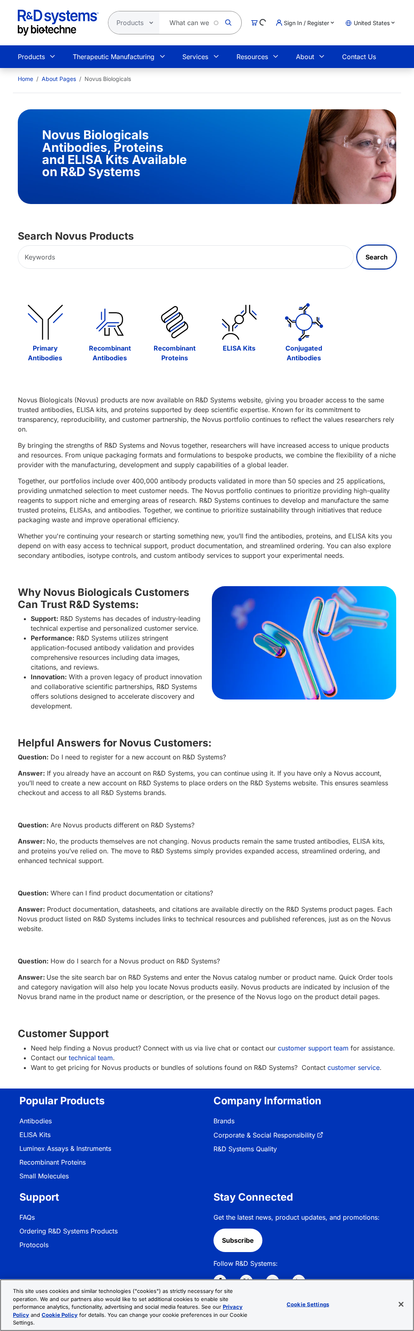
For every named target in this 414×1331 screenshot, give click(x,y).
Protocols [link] (34, 1245)
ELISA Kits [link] (35, 1135)
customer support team (313, 1048)
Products (31, 57)
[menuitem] (25, 78)
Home (25, 78)
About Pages (59, 78)
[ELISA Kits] (239, 322)
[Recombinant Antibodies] (110, 322)
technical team (91, 1058)
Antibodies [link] (35, 1121)
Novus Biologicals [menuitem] (107, 78)
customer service (353, 1067)
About (305, 57)
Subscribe (238, 1240)
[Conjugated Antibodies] (304, 322)
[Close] (401, 1304)
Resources (252, 57)
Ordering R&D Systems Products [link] (68, 1231)
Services (195, 57)
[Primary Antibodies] (45, 322)
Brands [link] (223, 1121)
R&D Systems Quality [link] (245, 1149)
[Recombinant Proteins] (175, 322)
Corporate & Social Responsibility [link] (264, 1135)
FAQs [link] (27, 1217)
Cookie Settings (308, 1304)
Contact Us (359, 57)
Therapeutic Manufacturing (113, 57)
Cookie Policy (60, 1315)
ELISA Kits (239, 348)
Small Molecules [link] (44, 1176)
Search (376, 257)
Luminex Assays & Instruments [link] (65, 1148)
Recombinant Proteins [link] (52, 1162)
